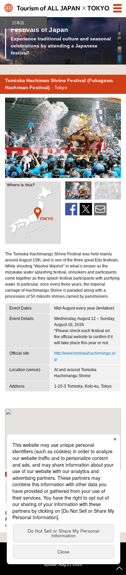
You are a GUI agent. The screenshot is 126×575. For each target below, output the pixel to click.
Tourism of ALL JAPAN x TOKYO (63, 8)
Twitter (86, 209)
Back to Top (119, 568)
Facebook (71, 209)
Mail (100, 209)
